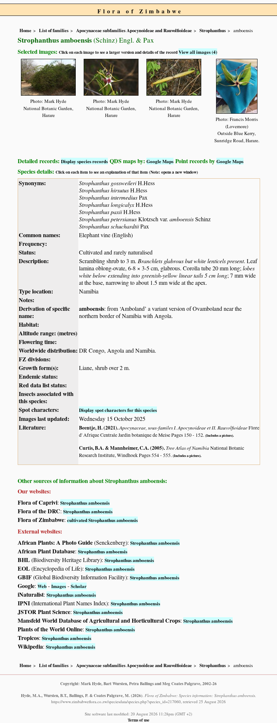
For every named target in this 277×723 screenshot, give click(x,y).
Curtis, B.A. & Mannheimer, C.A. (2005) (121, 448)
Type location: (36, 291)
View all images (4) (198, 51)
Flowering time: (38, 341)
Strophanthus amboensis (85, 502)
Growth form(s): (38, 367)
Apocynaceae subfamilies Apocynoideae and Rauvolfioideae (134, 30)
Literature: (32, 427)
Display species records (84, 161)
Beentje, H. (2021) (98, 427)
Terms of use (138, 720)
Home (25, 30)
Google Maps (159, 161)
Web (42, 586)
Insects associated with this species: (46, 397)
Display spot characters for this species (118, 409)
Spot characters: (39, 409)
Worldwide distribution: (48, 350)
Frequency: (33, 243)
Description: (34, 261)
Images (58, 586)
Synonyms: (32, 183)
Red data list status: (43, 385)
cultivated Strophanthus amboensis (102, 520)
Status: (27, 252)
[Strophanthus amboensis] (48, 76)
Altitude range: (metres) (48, 333)
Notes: (26, 300)
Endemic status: (38, 376)
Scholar (79, 586)
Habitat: (29, 324)
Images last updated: (44, 418)
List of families (54, 30)
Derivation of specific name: (44, 312)
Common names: (39, 235)
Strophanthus (212, 30)
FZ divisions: (34, 359)
